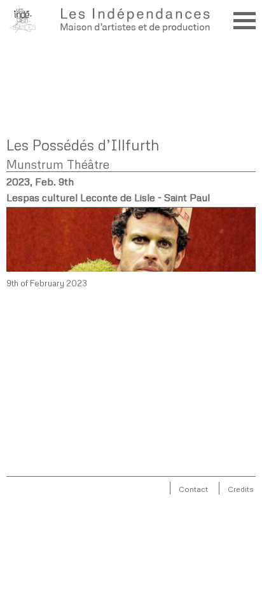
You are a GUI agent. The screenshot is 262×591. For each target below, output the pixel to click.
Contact (193, 489)
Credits (241, 489)
